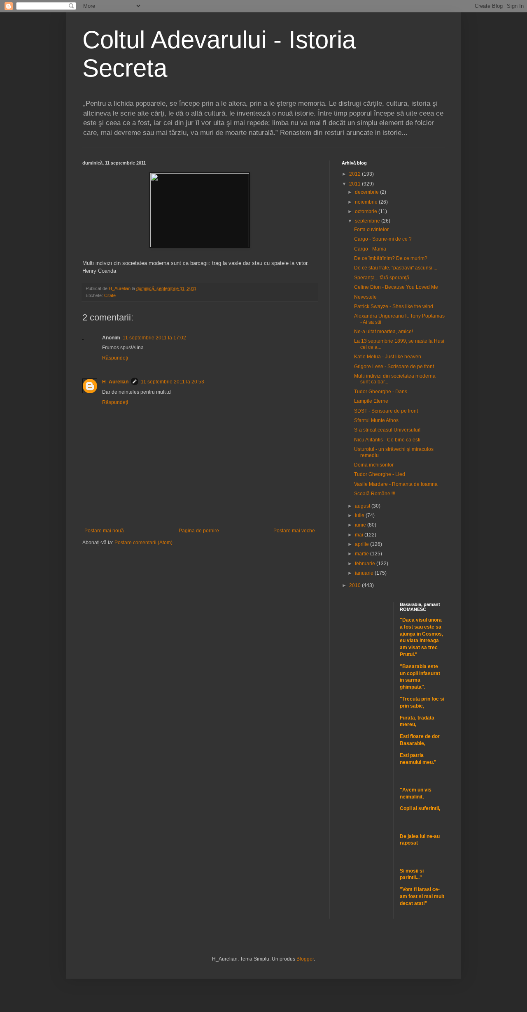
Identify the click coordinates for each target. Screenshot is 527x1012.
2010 (355, 585)
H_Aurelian (115, 382)
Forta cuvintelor (371, 229)
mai (359, 535)
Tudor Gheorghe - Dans (380, 392)
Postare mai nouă (104, 531)
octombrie (366, 211)
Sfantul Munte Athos (376, 420)
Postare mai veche (294, 531)
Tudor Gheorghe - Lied (379, 474)
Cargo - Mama (370, 249)
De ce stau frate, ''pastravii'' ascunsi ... (395, 268)
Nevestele (365, 297)
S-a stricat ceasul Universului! (387, 430)
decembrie (367, 192)
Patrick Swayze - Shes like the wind (393, 306)
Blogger (305, 959)
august (363, 506)
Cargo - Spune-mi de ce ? (383, 239)
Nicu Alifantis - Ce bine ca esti (387, 440)
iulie (360, 515)
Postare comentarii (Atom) (143, 542)
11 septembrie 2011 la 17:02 (154, 338)
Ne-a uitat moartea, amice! (383, 331)
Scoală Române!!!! (374, 494)
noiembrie (367, 202)
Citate (110, 295)
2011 (355, 184)
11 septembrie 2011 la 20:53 (172, 382)
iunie (361, 525)
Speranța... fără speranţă (381, 278)
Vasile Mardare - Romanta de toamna (396, 484)
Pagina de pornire (199, 531)
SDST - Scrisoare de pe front (386, 411)
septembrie (368, 221)
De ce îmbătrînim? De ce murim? (390, 258)
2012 (355, 174)
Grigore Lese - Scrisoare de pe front (394, 366)
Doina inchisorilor (374, 465)
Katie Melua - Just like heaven (387, 357)
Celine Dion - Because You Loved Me (396, 287)
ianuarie (365, 573)
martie (362, 554)
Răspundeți (115, 358)
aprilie (362, 544)
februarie (365, 563)
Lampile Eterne (371, 401)
